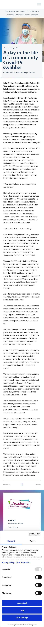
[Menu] (39, 4)
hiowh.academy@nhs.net (15, 524)
